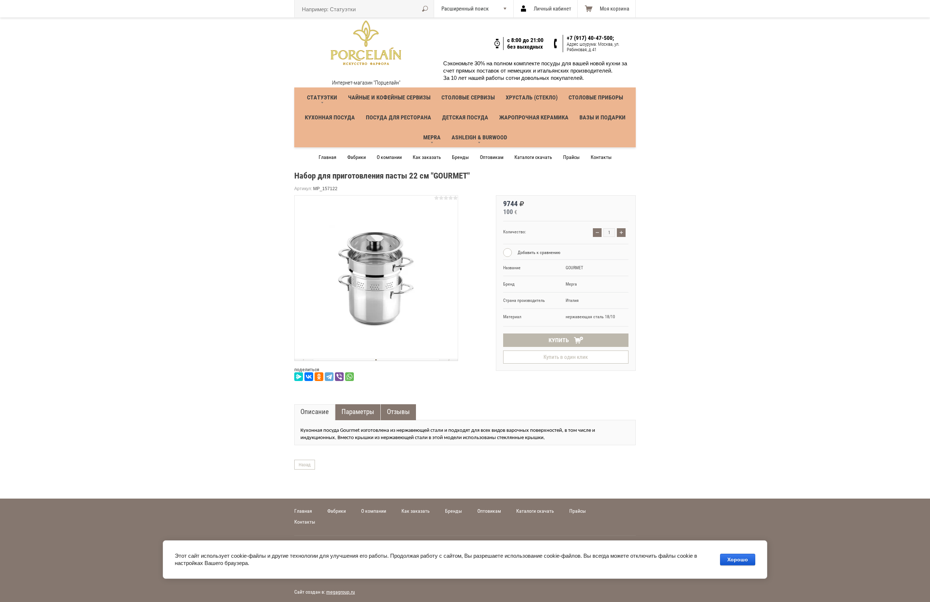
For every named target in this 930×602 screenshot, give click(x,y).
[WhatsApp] (349, 376)
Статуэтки (322, 97)
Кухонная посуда (330, 117)
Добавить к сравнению (538, 252)
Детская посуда (465, 117)
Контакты (601, 157)
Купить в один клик (565, 357)
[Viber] (339, 376)
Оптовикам (492, 157)
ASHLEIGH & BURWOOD (479, 137)
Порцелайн (369, 75)
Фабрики (356, 157)
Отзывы (398, 412)
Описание (314, 412)
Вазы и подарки (602, 117)
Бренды (460, 157)
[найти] (425, 8)
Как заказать (427, 157)
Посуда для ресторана (398, 117)
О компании (389, 157)
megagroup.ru (340, 592)
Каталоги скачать (533, 157)
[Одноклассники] (319, 376)
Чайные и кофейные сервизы (389, 97)
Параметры (357, 412)
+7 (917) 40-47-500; (590, 37)
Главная (327, 157)
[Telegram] (329, 376)
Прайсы (571, 157)
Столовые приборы (596, 97)
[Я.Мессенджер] (298, 376)
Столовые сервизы (468, 97)
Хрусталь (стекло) (532, 97)
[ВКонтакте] (308, 376)
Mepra (432, 137)
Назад (305, 464)
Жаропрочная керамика (534, 117)
